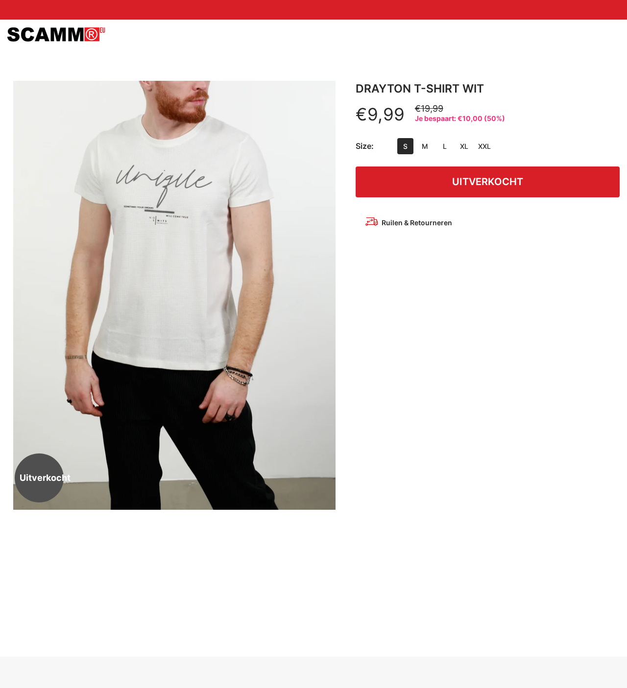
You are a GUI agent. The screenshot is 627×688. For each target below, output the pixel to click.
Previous (24, 295)
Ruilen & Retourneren (417, 222)
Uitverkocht (487, 182)
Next (324, 295)
